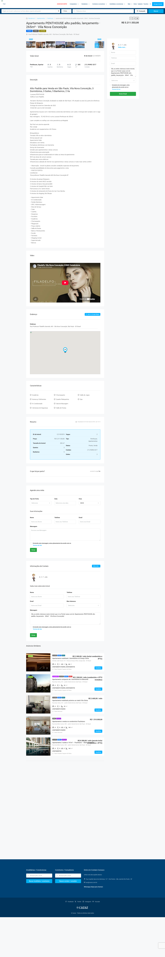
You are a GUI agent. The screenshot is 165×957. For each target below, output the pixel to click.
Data (55, 499)
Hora (80, 499)
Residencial (31, 18)
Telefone (57, 517)
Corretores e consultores (98, 4)
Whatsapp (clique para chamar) (93, 887)
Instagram (88, 901)
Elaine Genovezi (58, 711)
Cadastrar (140, 4)
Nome (32, 517)
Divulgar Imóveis (158, 4)
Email (80, 517)
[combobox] (66, 11)
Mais (129, 4)
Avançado (142, 11)
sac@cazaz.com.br (91, 882)
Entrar (135, 4)
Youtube (97, 901)
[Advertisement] (65, 778)
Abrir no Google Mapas (93, 314)
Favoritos (147, 4)
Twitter (79, 901)
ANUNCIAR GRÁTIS (62, 4)
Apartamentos (41, 18)
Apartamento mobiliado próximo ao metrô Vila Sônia (70, 700)
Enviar (33, 550)
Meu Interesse (71, 601)
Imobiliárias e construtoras (116, 4)
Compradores (73, 4)
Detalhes (98, 668)
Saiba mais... (96, 566)
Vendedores (84, 4)
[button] (65, 350)
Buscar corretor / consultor (68, 881)
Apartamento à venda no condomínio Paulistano (68, 721)
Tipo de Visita (34, 499)
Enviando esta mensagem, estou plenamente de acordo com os (52, 544)
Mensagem (33, 526)
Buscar (156, 11)
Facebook (70, 901)
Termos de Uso (37, 545)
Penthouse (50, 18)
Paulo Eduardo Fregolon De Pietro (63, 669)
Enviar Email (123, 94)
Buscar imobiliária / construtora (39, 881)
